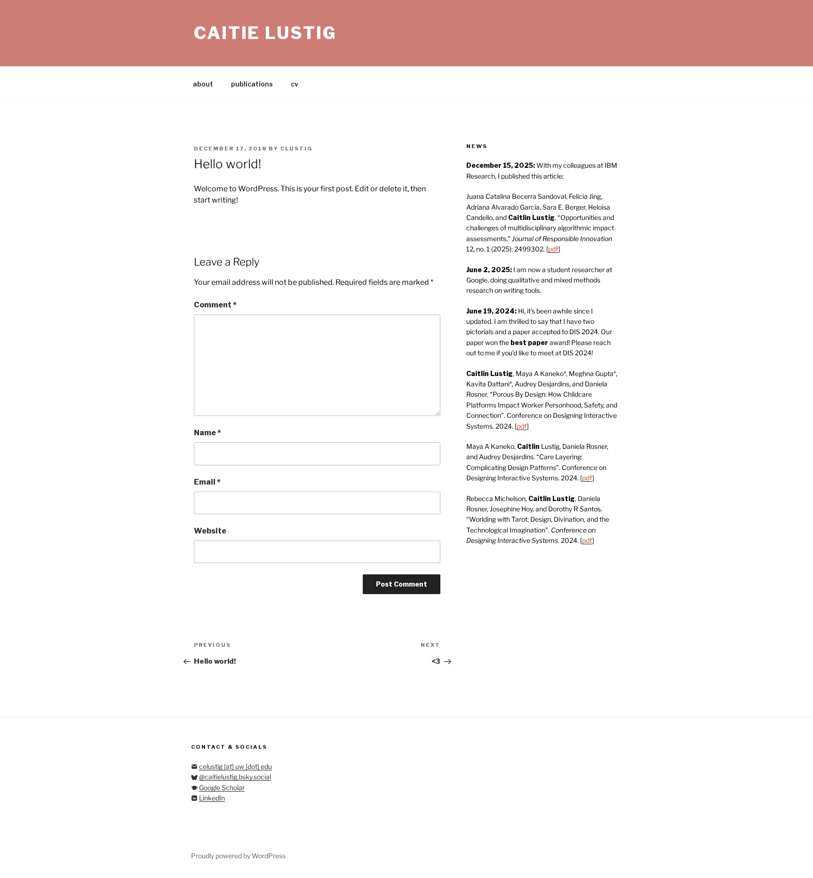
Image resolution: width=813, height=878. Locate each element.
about (203, 84)
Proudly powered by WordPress (238, 856)
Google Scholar (222, 788)
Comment (215, 304)
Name (207, 432)
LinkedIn (212, 798)
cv (294, 84)
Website (210, 530)
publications (252, 84)
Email (207, 482)
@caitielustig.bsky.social (235, 777)
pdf (553, 249)
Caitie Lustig (265, 33)
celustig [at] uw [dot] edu (235, 766)
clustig (296, 148)
